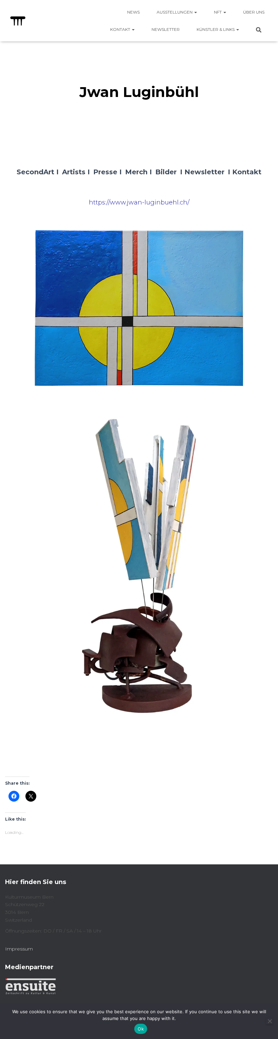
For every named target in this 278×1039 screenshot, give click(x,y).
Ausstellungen (175, 12)
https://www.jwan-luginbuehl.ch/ (139, 202)
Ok (141, 1029)
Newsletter (166, 29)
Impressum (19, 949)
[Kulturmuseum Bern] (18, 20)
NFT (218, 12)
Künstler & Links (216, 29)
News (133, 12)
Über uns (253, 12)
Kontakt (120, 29)
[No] (269, 1021)
